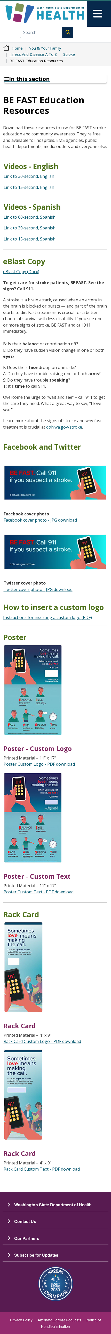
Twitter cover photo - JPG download (38, 589)
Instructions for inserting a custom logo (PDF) (47, 617)
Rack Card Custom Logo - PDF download (42, 1041)
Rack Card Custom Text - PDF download (42, 1169)
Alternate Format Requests (59, 1319)
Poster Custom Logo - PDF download (39, 764)
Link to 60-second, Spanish (30, 217)
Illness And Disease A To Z (33, 54)
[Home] (44, 13)
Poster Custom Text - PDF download (39, 892)
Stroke (69, 54)
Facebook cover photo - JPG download (40, 520)
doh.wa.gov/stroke (64, 427)
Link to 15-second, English (29, 187)
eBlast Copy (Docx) (21, 271)
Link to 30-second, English (29, 176)
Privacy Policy (21, 1319)
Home (17, 48)
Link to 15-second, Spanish (30, 239)
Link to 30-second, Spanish (30, 228)
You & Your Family (45, 48)
